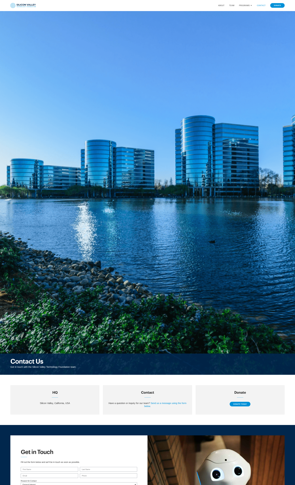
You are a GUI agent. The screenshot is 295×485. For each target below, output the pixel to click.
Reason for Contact (29, 481)
